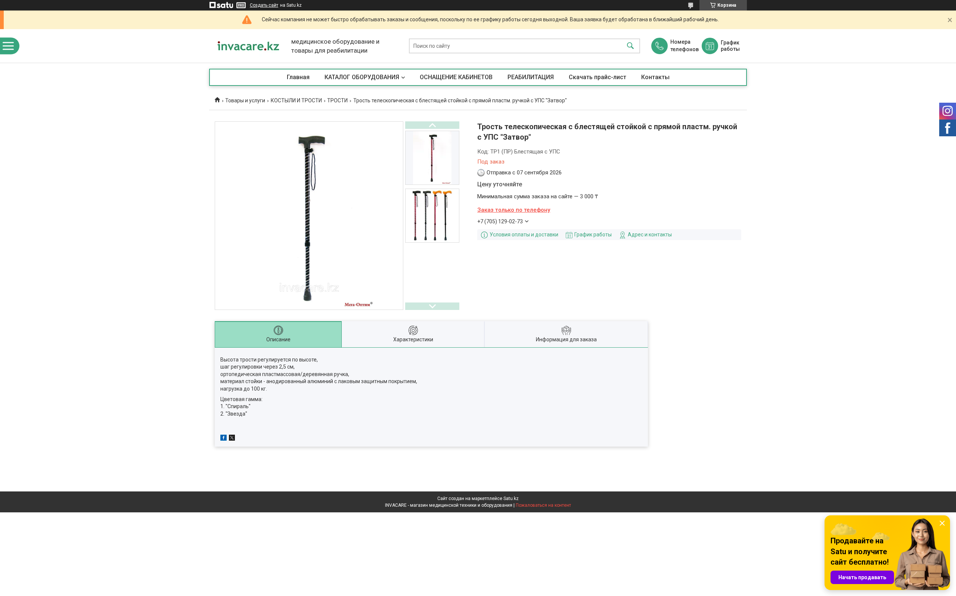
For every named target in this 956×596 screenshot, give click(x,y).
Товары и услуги (245, 100)
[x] (232, 439)
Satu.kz (511, 498)
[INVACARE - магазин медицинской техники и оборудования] (248, 45)
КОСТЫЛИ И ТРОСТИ (296, 100)
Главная (298, 77)
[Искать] (630, 46)
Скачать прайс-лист (597, 77)
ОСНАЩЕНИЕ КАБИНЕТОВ (456, 77)
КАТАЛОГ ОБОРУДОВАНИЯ (362, 77)
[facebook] (223, 439)
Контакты (655, 77)
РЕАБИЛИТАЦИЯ (531, 77)
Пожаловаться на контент (543, 505)
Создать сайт (264, 5)
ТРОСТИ (337, 100)
